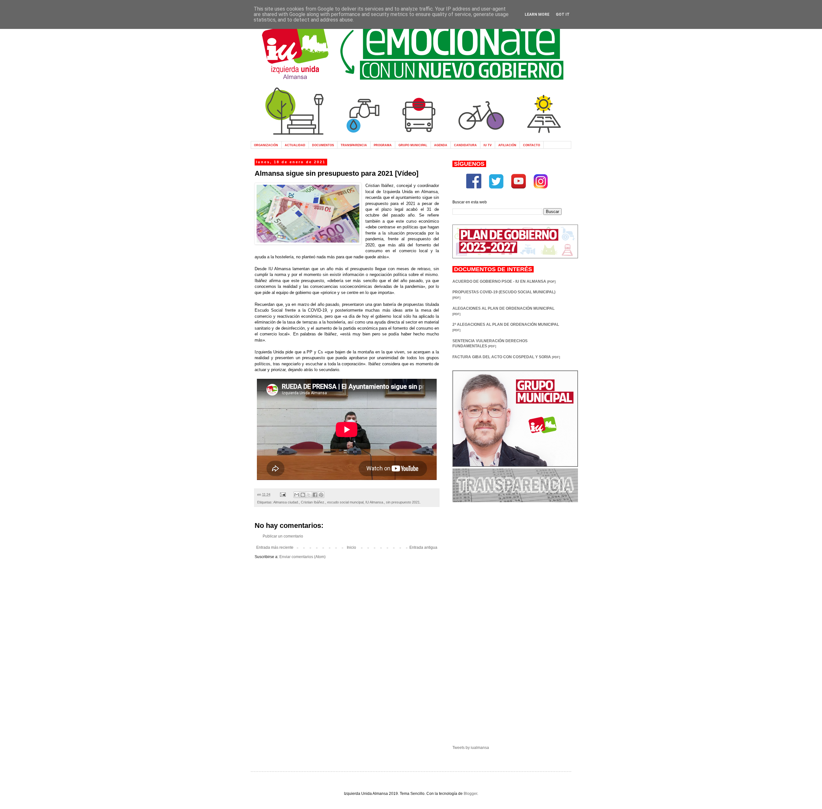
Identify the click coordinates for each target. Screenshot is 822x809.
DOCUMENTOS (323, 145)
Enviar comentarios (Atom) (302, 557)
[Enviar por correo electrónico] (296, 495)
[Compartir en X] (309, 495)
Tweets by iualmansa (470, 747)
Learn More (537, 14)
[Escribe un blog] (303, 495)
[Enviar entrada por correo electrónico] (282, 494)
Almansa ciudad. (286, 502)
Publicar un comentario (283, 536)
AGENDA (440, 145)
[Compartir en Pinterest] (321, 495)
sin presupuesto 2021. (403, 502)
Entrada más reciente (274, 547)
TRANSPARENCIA (354, 145)
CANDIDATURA (465, 145)
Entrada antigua (423, 547)
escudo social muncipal (345, 502)
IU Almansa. (374, 502)
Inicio (351, 547)
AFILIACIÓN (507, 145)
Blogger (470, 793)
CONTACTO (531, 145)
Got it (563, 14)
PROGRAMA (383, 145)
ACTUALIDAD (295, 145)
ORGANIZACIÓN (266, 145)
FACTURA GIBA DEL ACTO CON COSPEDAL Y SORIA (506, 357)
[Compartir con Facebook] (315, 495)
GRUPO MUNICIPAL (412, 145)
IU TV (488, 145)
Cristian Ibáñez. (313, 502)
